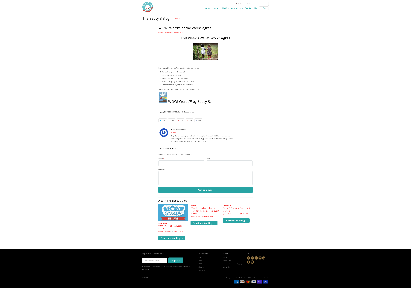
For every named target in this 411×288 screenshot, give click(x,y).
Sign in (238, 4)
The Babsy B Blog (156, 18)
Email (199, 120)
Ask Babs (194, 205)
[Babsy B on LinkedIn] (264, 258)
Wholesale (226, 267)
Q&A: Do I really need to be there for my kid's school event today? (205, 211)
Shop (215, 8)
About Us (237, 8)
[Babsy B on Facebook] (252, 258)
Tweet (163, 120)
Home (207, 8)
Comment (162, 169)
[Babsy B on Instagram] (249, 262)
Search (225, 257)
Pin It (181, 120)
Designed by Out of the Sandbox (236, 278)
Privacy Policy (227, 261)
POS (249, 278)
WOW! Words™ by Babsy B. (189, 101)
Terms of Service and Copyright (233, 264)
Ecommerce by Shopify (261, 278)
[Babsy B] (147, 7)
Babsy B (150, 278)
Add (190, 120)
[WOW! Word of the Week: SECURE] (173, 220)
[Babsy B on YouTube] (256, 258)
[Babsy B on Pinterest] (260, 258)
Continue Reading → (172, 238)
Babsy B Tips (227, 205)
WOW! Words (162, 223)
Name (161, 159)
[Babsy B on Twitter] (249, 258)
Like (173, 120)
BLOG (225, 8)
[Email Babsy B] (252, 262)
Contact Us (251, 8)
